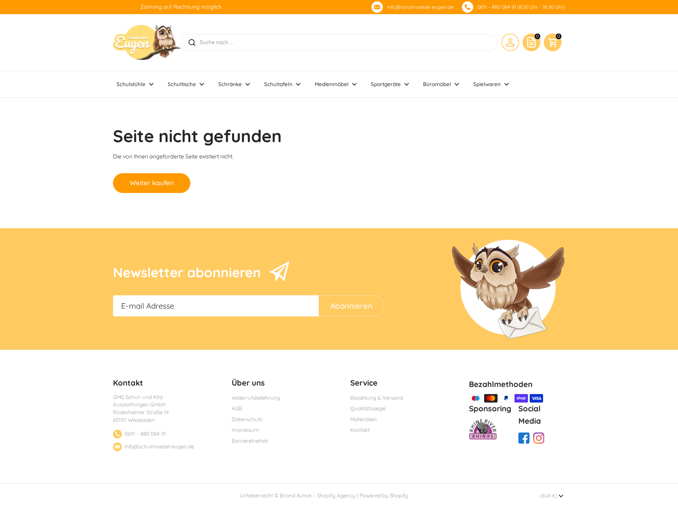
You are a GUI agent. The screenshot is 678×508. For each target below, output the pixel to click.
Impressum (245, 430)
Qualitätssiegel (368, 408)
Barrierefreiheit (250, 440)
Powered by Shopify (383, 495)
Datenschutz (247, 419)
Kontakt (360, 430)
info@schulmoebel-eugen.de (420, 7)
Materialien (363, 419)
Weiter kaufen (152, 183)
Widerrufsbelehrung (256, 397)
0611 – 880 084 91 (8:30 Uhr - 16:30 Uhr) (521, 7)
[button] (552, 42)
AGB (237, 408)
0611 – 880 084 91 (145, 433)
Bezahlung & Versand (376, 397)
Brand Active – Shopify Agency (318, 495)
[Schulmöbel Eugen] (146, 42)
